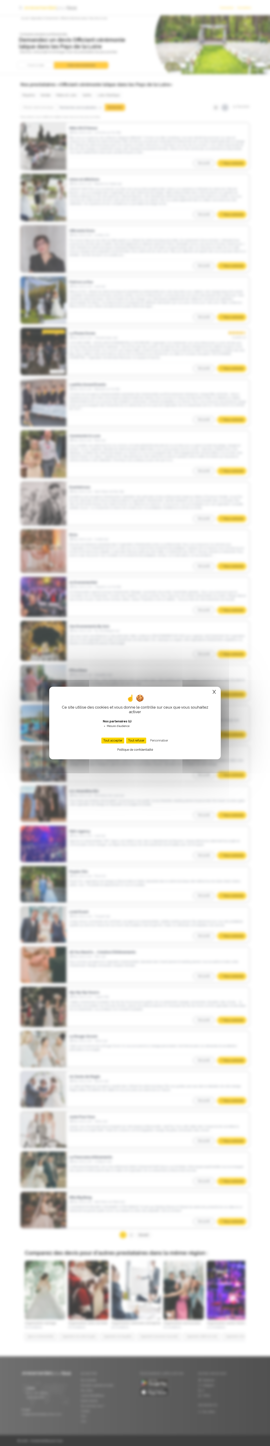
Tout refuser (136, 740)
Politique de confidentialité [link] (135, 749)
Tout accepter (112, 740)
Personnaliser (159, 740)
